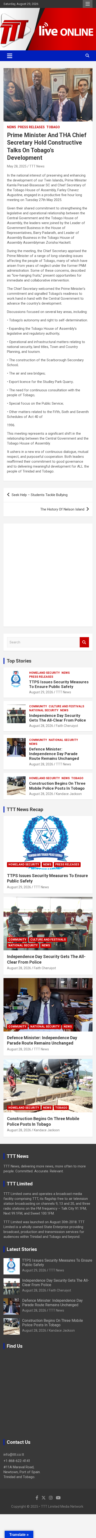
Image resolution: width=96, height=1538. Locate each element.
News (11, 127)
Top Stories (19, 661)
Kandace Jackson (69, 794)
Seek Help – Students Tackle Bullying (40, 495)
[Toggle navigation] (9, 55)
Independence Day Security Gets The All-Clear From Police (57, 717)
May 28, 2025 (17, 166)
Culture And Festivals (66, 706)
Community (38, 706)
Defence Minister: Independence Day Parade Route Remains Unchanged (54, 754)
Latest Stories (22, 1249)
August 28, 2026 (41, 726)
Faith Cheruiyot (67, 726)
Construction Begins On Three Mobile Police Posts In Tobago (57, 785)
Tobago (53, 127)
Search (84, 642)
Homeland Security (44, 672)
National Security (43, 710)
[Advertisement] (48, 575)
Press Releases (31, 127)
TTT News (37, 166)
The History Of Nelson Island (62, 509)
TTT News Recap (25, 809)
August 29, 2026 (41, 692)
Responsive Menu (88, 4)
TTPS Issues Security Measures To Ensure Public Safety (59, 684)
